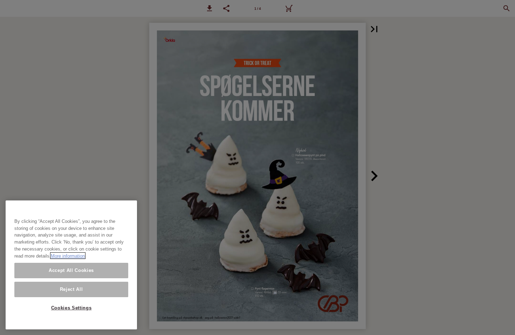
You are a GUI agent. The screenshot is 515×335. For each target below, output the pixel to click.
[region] (71, 264)
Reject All (71, 289)
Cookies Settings (71, 307)
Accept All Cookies (71, 270)
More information (68, 255)
